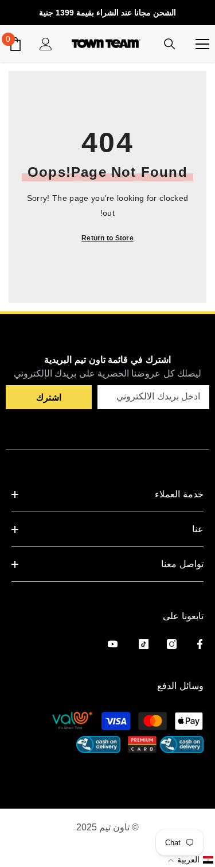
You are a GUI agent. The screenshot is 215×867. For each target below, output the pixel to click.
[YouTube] (112, 644)
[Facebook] (200, 644)
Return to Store (107, 238)
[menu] (202, 44)
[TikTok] (143, 644)
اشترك (48, 397)
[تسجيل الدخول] (46, 44)
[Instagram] (172, 644)
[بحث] (170, 44)
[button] (190, 859)
